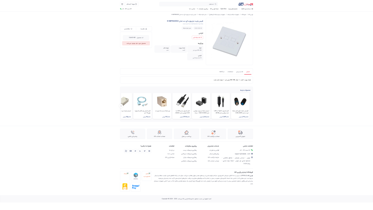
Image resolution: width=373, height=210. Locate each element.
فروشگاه (243, 14)
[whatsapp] (135, 151)
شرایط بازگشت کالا (213, 157)
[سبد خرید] (122, 4)
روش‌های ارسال (214, 154)
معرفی (248, 72)
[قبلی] (252, 106)
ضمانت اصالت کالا (213, 161)
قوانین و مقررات (214, 150)
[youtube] (131, 151)
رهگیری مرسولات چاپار (190, 157)
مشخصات (230, 72)
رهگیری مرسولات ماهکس (189, 161)
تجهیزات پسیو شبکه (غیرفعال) (217, 14)
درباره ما (171, 150)
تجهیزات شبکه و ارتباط (233, 14)
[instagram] (149, 151)
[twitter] (145, 151)
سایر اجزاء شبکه (203, 14)
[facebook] (126, 151)
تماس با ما (171, 154)
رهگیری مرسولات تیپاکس (189, 154)
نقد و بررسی (239, 72)
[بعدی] (121, 106)
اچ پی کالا (250, 14)
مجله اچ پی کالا (169, 157)
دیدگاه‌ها (222, 72)
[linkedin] (140, 151)
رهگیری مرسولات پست (190, 150)
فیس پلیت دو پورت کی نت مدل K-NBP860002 (184, 14)
